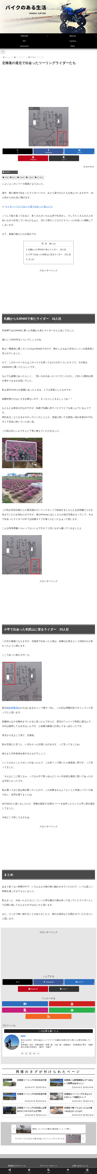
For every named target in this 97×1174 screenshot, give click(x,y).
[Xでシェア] (16, 846)
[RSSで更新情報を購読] (48, 1016)
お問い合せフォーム (80, 1166)
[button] (64, 158)
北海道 (30, 177)
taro (23, 1035)
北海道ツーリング (11, 172)
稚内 (13, 177)
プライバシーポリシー (48, 1166)
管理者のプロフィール (17, 1166)
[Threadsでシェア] (37, 853)
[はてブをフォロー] (25, 1003)
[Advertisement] (48, 84)
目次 (45, 243)
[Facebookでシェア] (16, 853)
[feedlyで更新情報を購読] (34, 1053)
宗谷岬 (21, 177)
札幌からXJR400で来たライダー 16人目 (47, 249)
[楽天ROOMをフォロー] (25, 1010)
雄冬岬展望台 (13, 708)
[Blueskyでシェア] (59, 846)
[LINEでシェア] (80, 853)
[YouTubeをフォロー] (72, 1003)
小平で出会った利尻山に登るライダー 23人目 (49, 254)
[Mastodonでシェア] (37, 846)
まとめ (31, 259)
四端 (6, 177)
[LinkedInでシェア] (48, 860)
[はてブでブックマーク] (59, 853)
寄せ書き (40, 177)
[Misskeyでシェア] (80, 846)
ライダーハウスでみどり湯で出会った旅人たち (29, 206)
